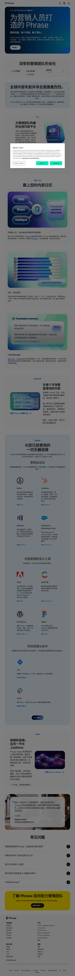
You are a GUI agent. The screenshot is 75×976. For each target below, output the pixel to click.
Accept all (56, 163)
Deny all (42, 163)
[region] (37, 155)
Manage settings (19, 163)
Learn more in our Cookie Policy (30, 158)
